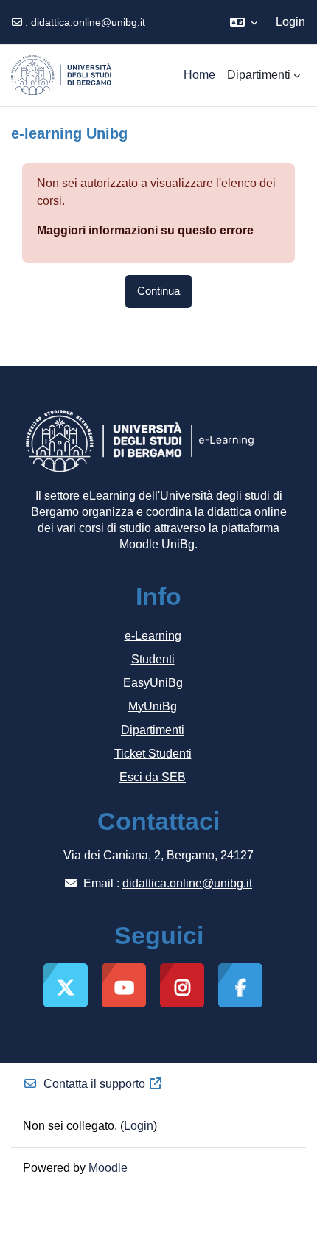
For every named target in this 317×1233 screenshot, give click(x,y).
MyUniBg (152, 706)
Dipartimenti (152, 730)
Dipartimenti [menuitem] (258, 75)
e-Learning (153, 635)
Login (290, 21)
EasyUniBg (153, 683)
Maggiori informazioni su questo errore (145, 230)
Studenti (153, 659)
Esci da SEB (152, 777)
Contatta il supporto (94, 1083)
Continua (158, 291)
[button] (243, 22)
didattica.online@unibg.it (88, 22)
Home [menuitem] (199, 75)
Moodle (108, 1168)
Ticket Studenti (153, 753)
